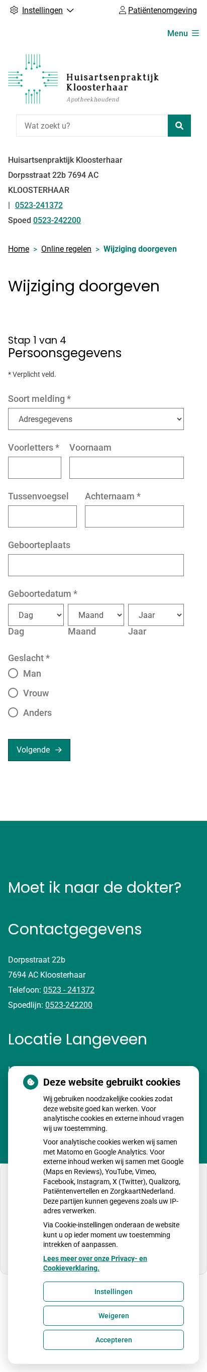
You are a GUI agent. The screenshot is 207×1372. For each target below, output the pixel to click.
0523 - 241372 (68, 990)
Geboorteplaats (39, 545)
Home (18, 249)
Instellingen (113, 1292)
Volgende (33, 750)
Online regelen (66, 249)
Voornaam (90, 447)
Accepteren (113, 1340)
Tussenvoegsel (38, 496)
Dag (16, 631)
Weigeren (113, 1316)
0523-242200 (68, 1005)
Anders (37, 712)
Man (32, 673)
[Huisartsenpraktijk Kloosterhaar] (83, 79)
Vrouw (36, 693)
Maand (82, 631)
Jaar (137, 631)
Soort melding (39, 398)
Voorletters (33, 447)
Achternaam (113, 496)
